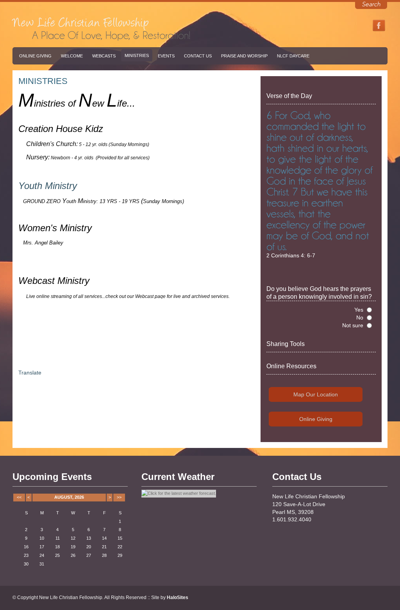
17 (41, 546)
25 (57, 555)
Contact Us (198, 56)
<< (19, 497)
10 (41, 538)
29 (120, 555)
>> (119, 497)
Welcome (72, 56)
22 (120, 546)
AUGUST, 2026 (69, 497)
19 (73, 546)
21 (104, 546)
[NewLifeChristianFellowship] (80, 20)
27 (88, 555)
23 (26, 555)
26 (73, 555)
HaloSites (177, 597)
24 (41, 555)
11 (57, 538)
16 (26, 546)
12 (73, 538)
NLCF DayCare (293, 56)
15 (120, 538)
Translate (29, 372)
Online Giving (35, 56)
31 (41, 564)
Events (166, 56)
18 (57, 546)
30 (26, 564)
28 (104, 555)
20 (88, 546)
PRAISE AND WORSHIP (244, 56)
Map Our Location (315, 394)
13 (88, 538)
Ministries (137, 55)
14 (104, 538)
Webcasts (104, 56)
